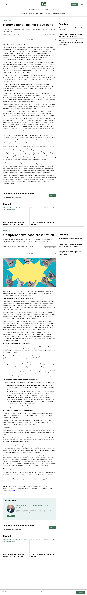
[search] (7, 4)
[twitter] (29, 39)
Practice (24, 13)
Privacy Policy (44, 591)
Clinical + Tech (33, 13)
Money (41, 13)
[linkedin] (27, 39)
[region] (43, 592)
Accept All (80, 592)
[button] (4, 4)
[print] (55, 39)
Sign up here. (15, 490)
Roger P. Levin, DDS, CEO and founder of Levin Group (18, 246)
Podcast (48, 13)
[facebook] (24, 39)
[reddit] (32, 39)
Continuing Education (59, 13)
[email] (34, 39)
